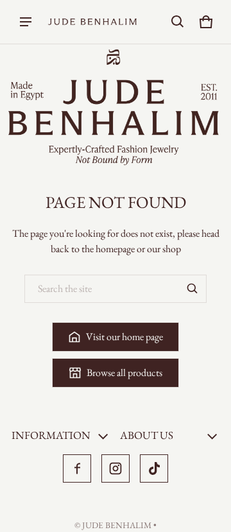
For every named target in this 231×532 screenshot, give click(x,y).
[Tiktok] (154, 468)
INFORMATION (51, 435)
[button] (178, 22)
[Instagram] (115, 468)
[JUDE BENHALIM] (92, 22)
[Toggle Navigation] (26, 22)
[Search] (192, 289)
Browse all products (124, 372)
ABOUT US (146, 435)
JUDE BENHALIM (116, 525)
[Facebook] (77, 468)
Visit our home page (124, 336)
